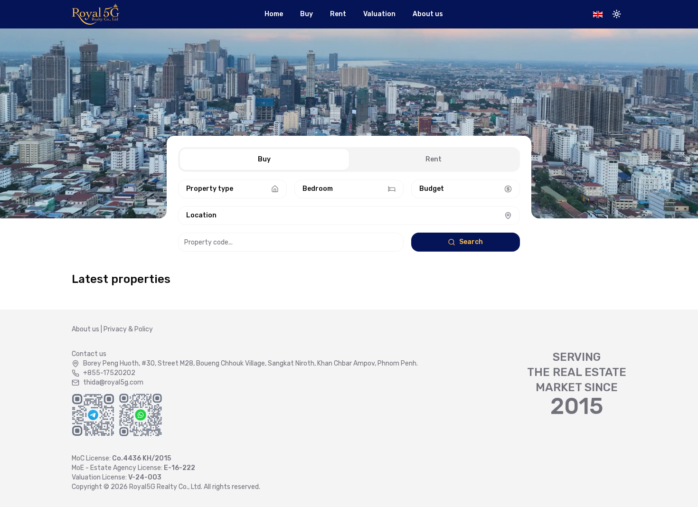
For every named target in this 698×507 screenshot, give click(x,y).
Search (471, 242)
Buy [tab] (264, 159)
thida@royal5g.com (113, 382)
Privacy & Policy (128, 329)
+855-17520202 (109, 373)
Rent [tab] (433, 159)
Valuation (379, 14)
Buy (306, 14)
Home (273, 14)
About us (428, 14)
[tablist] (349, 159)
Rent (338, 14)
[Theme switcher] (616, 14)
